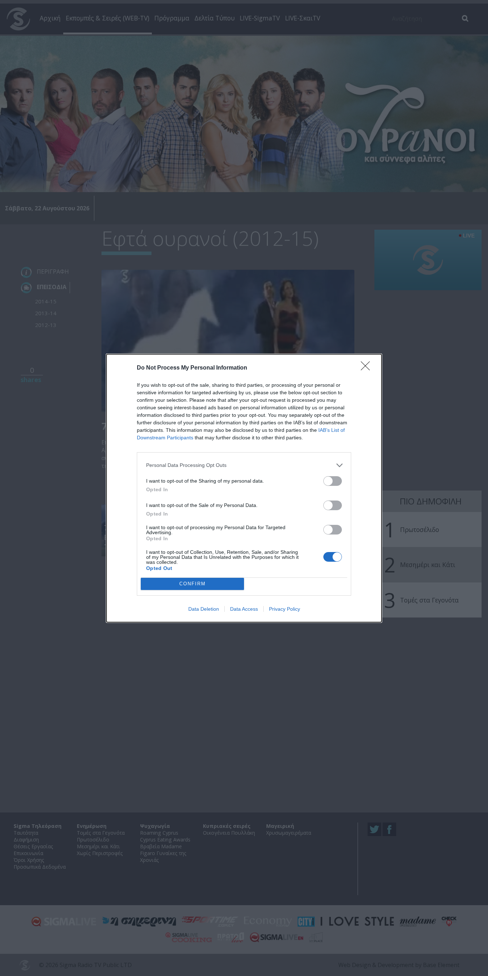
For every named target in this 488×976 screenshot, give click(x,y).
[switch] (332, 481)
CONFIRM (192, 583)
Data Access (244, 609)
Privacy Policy (284, 609)
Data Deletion (203, 609)
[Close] (367, 368)
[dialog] (244, 488)
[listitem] (244, 465)
